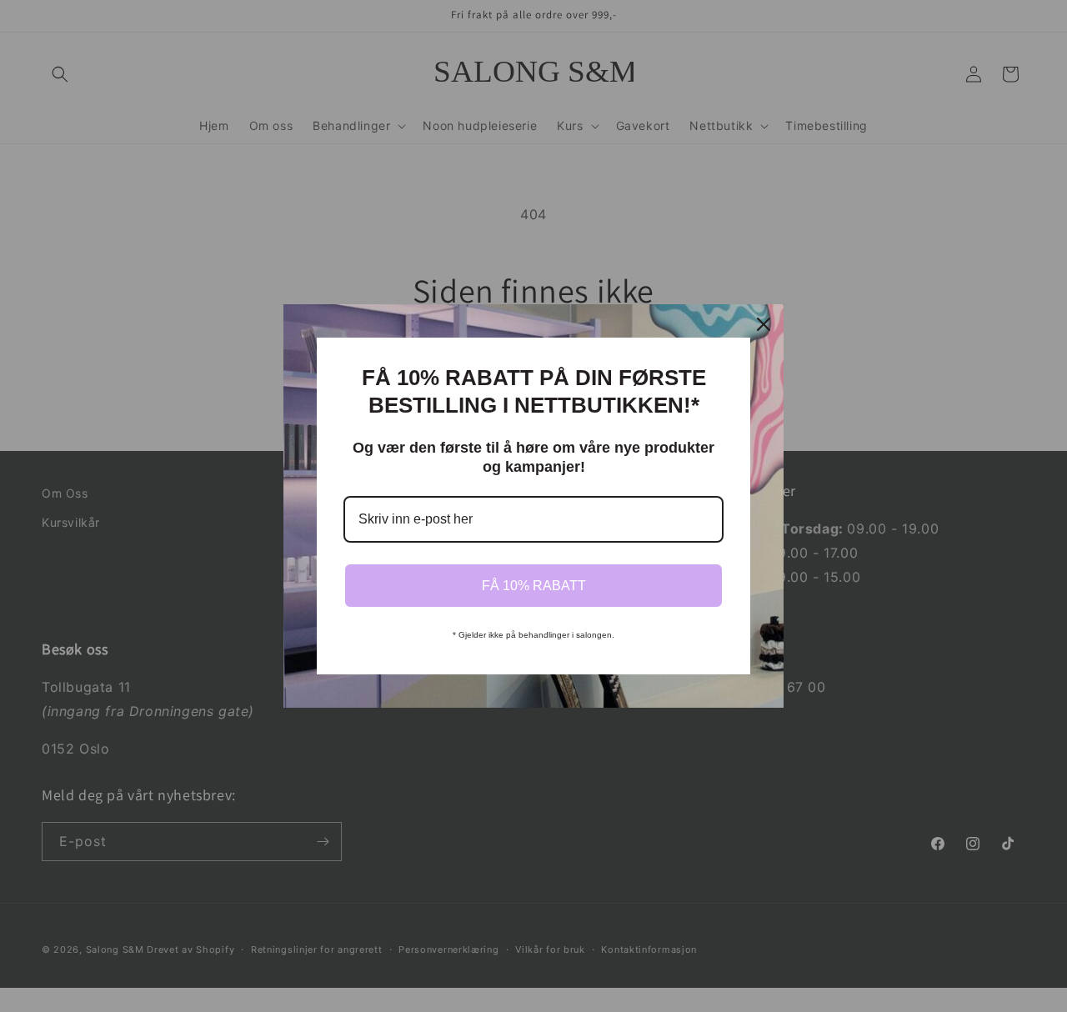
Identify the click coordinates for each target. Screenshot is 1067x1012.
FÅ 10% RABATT (534, 586)
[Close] (764, 324)
